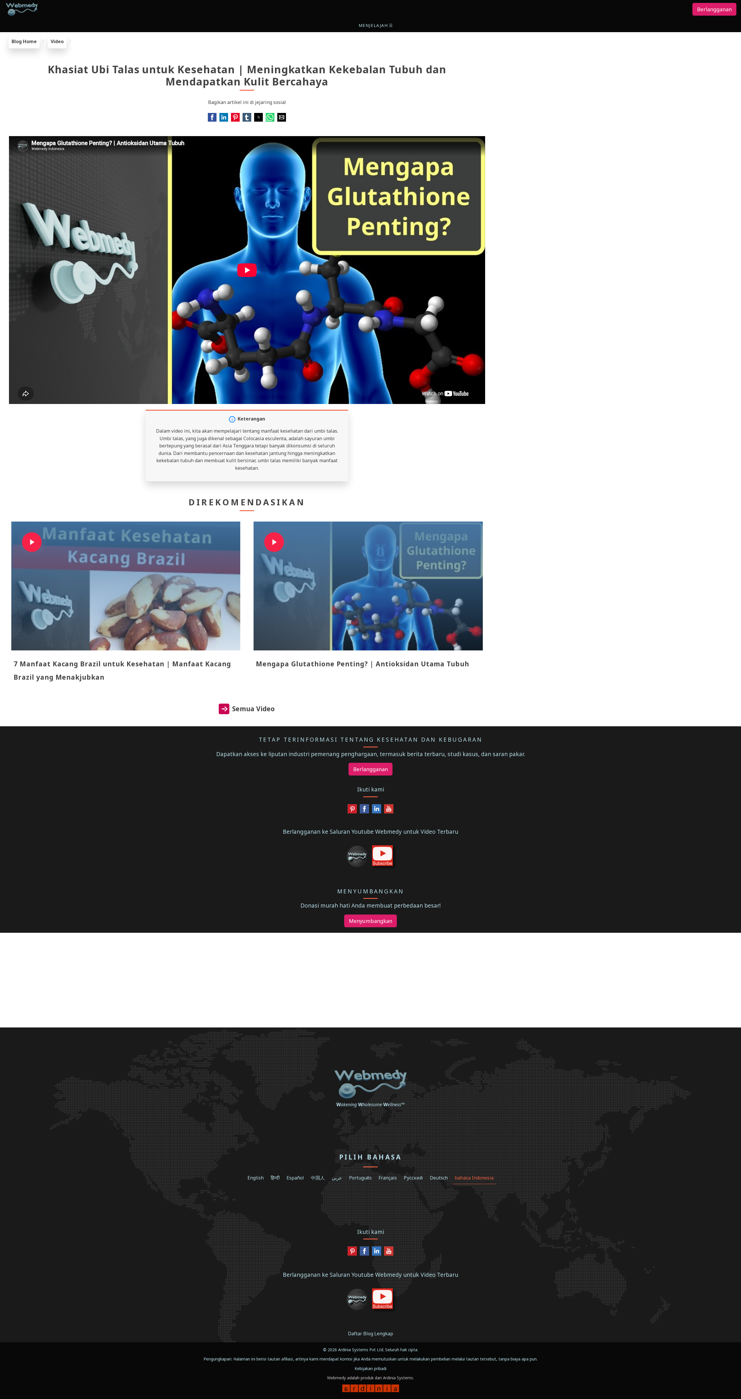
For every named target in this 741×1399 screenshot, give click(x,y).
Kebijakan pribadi (370, 1368)
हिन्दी (275, 1178)
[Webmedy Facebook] (364, 810)
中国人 (318, 1178)
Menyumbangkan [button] (370, 920)
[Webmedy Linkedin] (376, 810)
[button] (376, 25)
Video (57, 41)
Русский (413, 1178)
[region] (617, 71)
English (255, 1178)
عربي (337, 1178)
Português (360, 1178)
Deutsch (439, 1178)
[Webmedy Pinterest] (352, 810)
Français (388, 1178)
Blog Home (24, 41)
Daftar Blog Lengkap (370, 1333)
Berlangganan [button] (714, 9)
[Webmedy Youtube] (388, 810)
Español (295, 1178)
